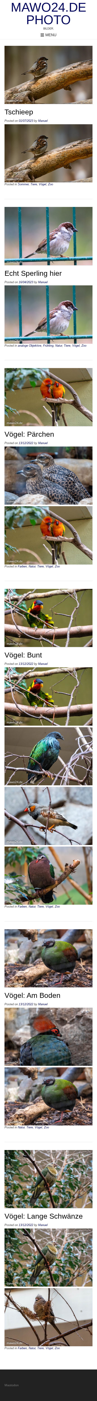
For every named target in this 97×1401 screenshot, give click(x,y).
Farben (22, 566)
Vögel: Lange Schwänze (44, 1216)
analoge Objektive (29, 345)
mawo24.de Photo (48, 13)
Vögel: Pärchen (29, 434)
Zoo (50, 184)
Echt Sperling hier (33, 273)
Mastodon (12, 1385)
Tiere (33, 184)
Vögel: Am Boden (32, 995)
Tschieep (19, 112)
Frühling (48, 345)
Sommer (23, 184)
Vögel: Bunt (23, 655)
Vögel (42, 184)
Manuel (43, 120)
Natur (58, 345)
